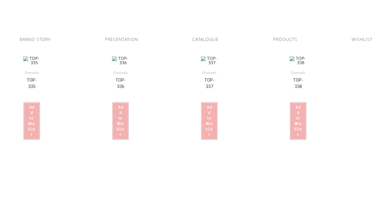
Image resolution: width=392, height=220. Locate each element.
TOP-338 (298, 83)
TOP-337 (209, 83)
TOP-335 (32, 83)
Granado (31, 72)
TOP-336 (120, 83)
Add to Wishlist (32, 121)
